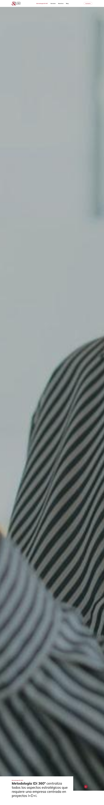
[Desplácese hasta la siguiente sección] (86, 786)
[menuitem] (42, 3)
